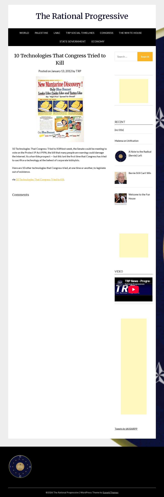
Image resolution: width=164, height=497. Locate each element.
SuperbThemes (110, 492)
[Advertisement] (133, 91)
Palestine (41, 32)
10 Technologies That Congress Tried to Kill (40, 179)
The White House (130, 32)
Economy (97, 41)
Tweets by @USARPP (126, 428)
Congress (106, 32)
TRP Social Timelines (80, 32)
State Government (73, 41)
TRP (78, 71)
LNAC (57, 32)
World (24, 32)
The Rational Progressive (82, 16)
